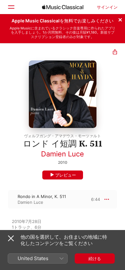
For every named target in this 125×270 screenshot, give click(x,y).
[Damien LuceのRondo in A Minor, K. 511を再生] (4, 199)
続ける (94, 258)
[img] (62, 7)
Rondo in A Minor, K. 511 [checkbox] (42, 196)
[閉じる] (120, 19)
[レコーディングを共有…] (115, 53)
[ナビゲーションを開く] (11, 7)
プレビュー (65, 175)
